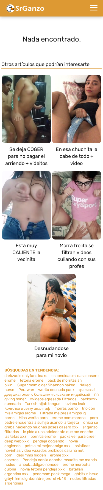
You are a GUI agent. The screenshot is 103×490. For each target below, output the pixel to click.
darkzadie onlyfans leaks (25, 375)
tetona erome (31, 380)
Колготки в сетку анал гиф (27, 408)
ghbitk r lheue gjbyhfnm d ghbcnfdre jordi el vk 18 (51, 476)
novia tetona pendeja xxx (42, 469)
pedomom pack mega (51, 474)
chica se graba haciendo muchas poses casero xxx (51, 425)
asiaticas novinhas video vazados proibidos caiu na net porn (47, 451)
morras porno (66, 408)
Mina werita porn (33, 417)
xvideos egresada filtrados (53, 399)
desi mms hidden (31, 455)
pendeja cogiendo (48, 441)
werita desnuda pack (56, 389)
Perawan (26, 389)
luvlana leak (75, 403)
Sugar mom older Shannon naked (46, 385)
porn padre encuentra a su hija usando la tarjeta (51, 420)
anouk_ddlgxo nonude (39, 464)
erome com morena (69, 417)
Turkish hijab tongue (42, 403)
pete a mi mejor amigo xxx (48, 446)
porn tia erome (43, 436)
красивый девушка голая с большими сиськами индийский (50, 392)
